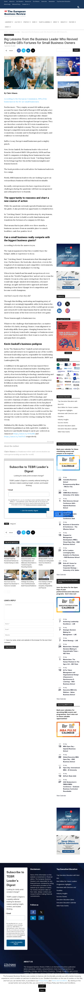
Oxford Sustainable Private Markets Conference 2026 (70, 516)
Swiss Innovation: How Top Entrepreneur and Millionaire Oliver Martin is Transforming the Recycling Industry (28, 563)
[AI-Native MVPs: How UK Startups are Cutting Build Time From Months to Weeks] (46, 552)
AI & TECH (17, 22)
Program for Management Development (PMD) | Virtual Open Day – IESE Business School (71, 539)
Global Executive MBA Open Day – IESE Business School (71, 759)
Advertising (7, 4)
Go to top (50, 441)
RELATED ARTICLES (11, 542)
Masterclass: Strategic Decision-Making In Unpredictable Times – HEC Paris (71, 649)
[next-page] (8, 592)
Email (11, 490)
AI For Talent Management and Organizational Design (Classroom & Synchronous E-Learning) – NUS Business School (71, 677)
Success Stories (63, 423)
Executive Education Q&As (66, 426)
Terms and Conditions (59, 981)
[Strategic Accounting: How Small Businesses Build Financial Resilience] (28, 575)
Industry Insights (63, 419)
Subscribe (44, 1)
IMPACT (55, 22)
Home (5, 1)
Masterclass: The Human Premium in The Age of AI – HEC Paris (71, 661)
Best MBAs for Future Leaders (68, 407)
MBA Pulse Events (64, 432)
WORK (34, 22)
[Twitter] (24, 50)
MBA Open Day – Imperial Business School (69, 748)
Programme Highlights (65, 410)
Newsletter (52, 1)
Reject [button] (42, 990)
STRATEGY (26, 22)
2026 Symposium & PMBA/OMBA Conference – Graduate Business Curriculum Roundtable (71, 786)
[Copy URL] (33, 50)
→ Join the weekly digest (29, 510)
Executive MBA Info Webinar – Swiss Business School (70, 692)
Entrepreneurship (15, 32)
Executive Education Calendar (67, 429)
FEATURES (71, 22)
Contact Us (25, 4)
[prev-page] (5, 592)
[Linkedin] (28, 50)
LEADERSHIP (8, 22)
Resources (28, 1)
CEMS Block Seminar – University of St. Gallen (71, 494)
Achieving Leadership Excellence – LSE (70, 622)
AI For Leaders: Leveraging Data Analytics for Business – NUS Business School (71, 553)
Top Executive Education (63, 1)
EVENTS (7, 27)
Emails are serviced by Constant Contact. (36, 505)
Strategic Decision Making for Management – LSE (70, 632)
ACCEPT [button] (42, 986)
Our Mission (36, 1)
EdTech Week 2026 (69, 776)
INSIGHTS (63, 22)
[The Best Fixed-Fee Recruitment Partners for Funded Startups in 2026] (11, 552)
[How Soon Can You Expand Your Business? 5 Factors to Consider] (11, 575)
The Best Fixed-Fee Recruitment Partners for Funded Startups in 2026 (11, 561)
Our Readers (19, 1)
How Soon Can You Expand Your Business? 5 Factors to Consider (11, 584)
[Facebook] (19, 50)
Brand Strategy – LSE (70, 640)
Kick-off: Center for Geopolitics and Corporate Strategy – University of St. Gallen (71, 566)
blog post (13, 523)
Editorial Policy (16, 4)
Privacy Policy (43, 981)
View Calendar (61, 575)
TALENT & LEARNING (44, 22)
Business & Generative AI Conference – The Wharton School (71, 526)
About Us (11, 1)
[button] (78, 7)
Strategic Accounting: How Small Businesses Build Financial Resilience (28, 584)
